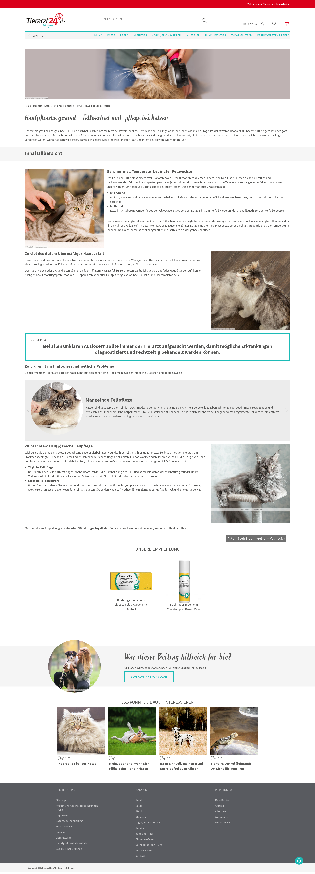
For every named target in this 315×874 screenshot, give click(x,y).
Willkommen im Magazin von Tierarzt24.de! (268, 4)
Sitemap (61, 800)
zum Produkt (131, 618)
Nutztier (193, 35)
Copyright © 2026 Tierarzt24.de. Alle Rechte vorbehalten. (51, 868)
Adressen (220, 811)
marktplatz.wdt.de (67, 843)
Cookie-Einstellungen (69, 848)
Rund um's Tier (215, 35)
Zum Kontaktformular (149, 677)
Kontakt (140, 856)
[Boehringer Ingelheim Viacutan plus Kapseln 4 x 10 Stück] (131, 581)
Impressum (62, 815)
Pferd (124, 35)
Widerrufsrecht (65, 826)
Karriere (61, 832)
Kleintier (140, 35)
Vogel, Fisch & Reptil (166, 35)
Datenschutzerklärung (69, 820)
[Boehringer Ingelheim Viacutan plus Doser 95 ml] (184, 581)
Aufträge (220, 805)
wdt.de (83, 843)
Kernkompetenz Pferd (273, 35)
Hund (98, 35)
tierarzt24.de (64, 837)
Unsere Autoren (144, 850)
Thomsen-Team (241, 35)
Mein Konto (222, 800)
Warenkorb (221, 816)
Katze (111, 35)
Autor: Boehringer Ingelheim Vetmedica (256, 538)
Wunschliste (222, 822)
